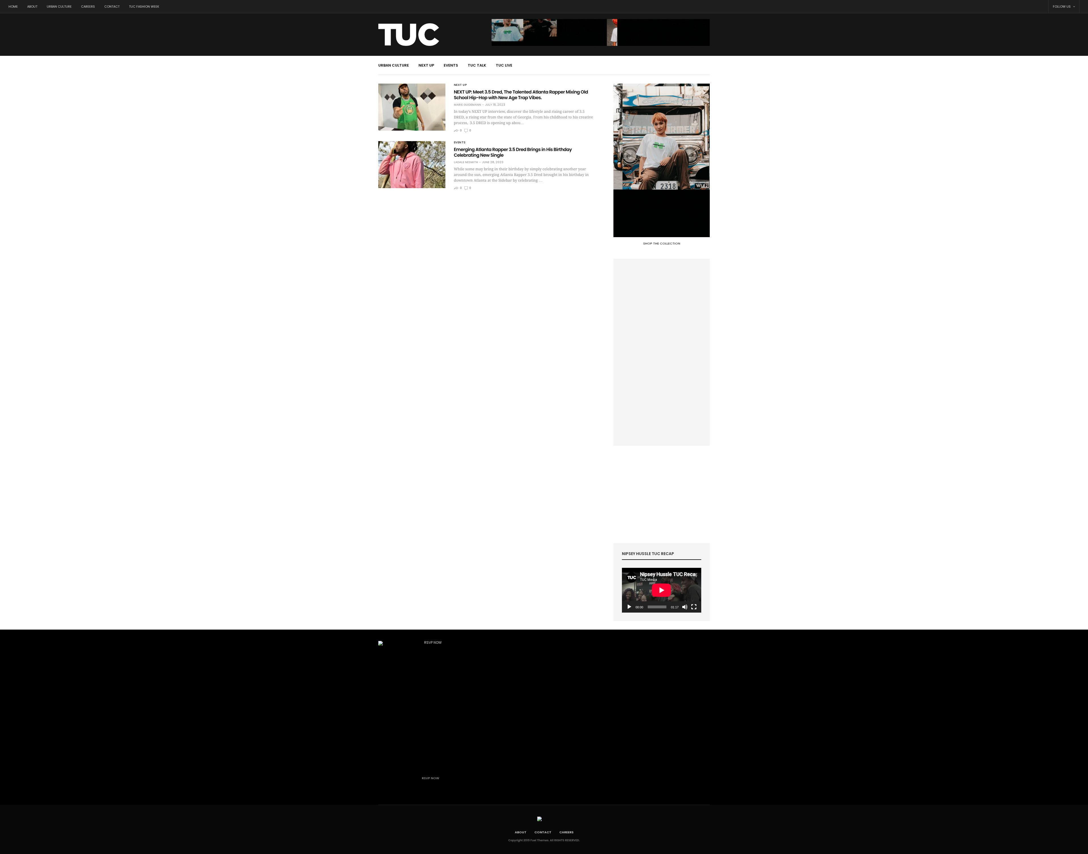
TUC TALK (477, 65)
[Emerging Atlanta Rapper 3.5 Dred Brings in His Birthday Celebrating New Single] (411, 164)
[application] (661, 590)
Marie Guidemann (467, 104)
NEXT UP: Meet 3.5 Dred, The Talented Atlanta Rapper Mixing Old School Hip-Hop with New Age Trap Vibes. (521, 95)
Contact (112, 6)
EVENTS (451, 65)
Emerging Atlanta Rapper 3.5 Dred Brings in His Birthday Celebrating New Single (513, 152)
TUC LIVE (504, 65)
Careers (88, 6)
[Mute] (685, 607)
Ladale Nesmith (466, 162)
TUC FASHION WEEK (144, 6)
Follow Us (1062, 6)
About (32, 6)
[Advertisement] (661, 352)
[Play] (629, 607)
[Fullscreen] (694, 607)
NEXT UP (426, 65)
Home (13, 6)
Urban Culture (59, 6)
